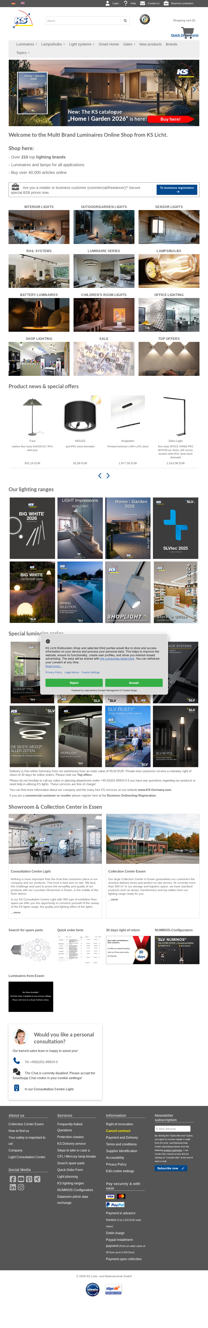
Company (16, 1150)
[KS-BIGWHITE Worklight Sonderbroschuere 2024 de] (80, 737)
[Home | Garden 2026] (128, 528)
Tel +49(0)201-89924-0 (41, 1062)
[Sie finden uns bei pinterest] (28, 1178)
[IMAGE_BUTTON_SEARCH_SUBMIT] (124, 20)
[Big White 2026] (32, 528)
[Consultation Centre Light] (55, 839)
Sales (128, 44)
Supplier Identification (121, 1151)
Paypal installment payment (125, 1246)
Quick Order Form (70, 1170)
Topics (22, 53)
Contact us (153, 3)
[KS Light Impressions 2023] (128, 592)
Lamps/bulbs (52, 44)
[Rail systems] (39, 270)
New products (150, 44)
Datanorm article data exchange (72, 1199)
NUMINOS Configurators (75, 1190)
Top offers (84, 774)
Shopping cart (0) (184, 20)
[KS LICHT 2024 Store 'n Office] (175, 592)
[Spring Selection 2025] (80, 592)
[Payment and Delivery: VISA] (110, 1197)
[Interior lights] (39, 226)
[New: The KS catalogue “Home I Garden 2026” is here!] (104, 92)
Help (133, 3)
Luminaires (25, 44)
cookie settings (69, 1078)
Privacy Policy (116, 1164)
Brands (171, 44)
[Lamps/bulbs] (169, 270)
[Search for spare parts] (31, 949)
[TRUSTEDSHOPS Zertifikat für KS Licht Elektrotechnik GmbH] (145, 19)
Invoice (123, 1223)
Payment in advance (120, 1213)
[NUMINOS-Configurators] (177, 949)
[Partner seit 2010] (93, 1289)
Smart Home (109, 44)
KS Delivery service (71, 1143)
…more (16, 912)
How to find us (19, 1131)
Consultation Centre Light (54, 1089)
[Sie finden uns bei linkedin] (12, 1187)
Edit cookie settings (120, 1171)
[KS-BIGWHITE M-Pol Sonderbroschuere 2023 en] (175, 737)
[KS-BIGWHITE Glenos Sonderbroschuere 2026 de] (32, 673)
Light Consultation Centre (27, 1157)
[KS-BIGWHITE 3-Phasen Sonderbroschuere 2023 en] (175, 673)
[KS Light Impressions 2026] (80, 528)
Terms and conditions (121, 1144)
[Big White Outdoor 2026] (32, 592)
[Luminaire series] (104, 270)
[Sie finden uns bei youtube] (20, 1178)
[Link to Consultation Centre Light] (19, 1089)
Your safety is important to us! (27, 1140)
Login (116, 3)
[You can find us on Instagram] (20, 1187)
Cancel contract (118, 1131)
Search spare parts (70, 1163)
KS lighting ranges (70, 1183)
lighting (51, 157)
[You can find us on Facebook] (12, 1178)
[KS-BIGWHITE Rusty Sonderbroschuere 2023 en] (128, 737)
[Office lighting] (169, 314)
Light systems (80, 44)
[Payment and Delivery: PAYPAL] (115, 1205)
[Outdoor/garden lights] (104, 226)
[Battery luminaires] (39, 314)
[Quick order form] (79, 949)
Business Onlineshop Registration (131, 795)
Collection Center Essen (26, 1124)
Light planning (67, 1176)
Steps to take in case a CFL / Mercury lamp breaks (76, 1153)
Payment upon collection (124, 1259)
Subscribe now (168, 1168)
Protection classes (70, 1137)
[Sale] (104, 358)
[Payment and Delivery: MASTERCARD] (121, 1197)
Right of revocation (119, 1124)
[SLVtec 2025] (175, 528)
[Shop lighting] (39, 358)
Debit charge (115, 1233)
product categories (173, 1150)
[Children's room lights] (104, 314)
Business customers (182, 3)
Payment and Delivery (122, 1137)
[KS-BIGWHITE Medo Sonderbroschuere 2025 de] (32, 737)
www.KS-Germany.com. (155, 789)
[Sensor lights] (169, 226)
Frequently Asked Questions (69, 1127)
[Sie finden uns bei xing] (36, 1178)
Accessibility (115, 1157)
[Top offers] (169, 358)
